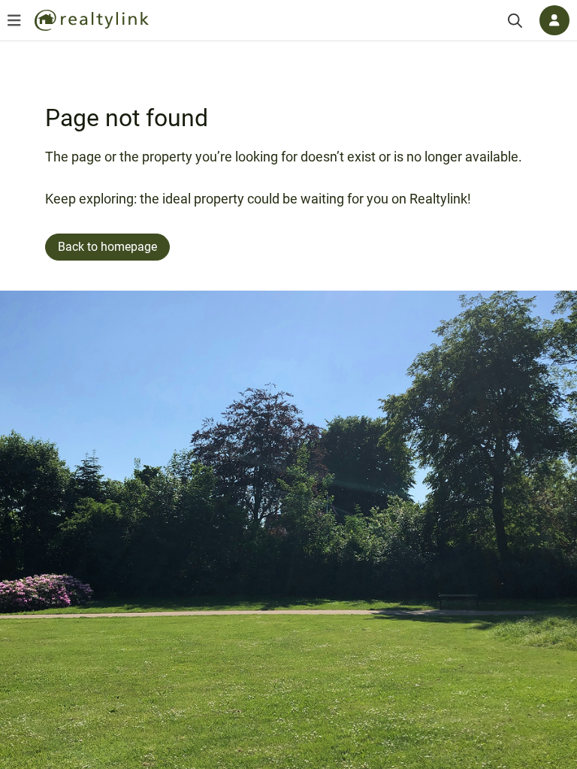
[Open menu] (14, 20)
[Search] (515, 21)
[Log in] (554, 20)
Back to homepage (107, 247)
